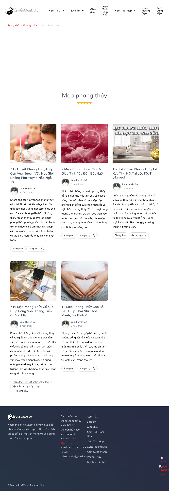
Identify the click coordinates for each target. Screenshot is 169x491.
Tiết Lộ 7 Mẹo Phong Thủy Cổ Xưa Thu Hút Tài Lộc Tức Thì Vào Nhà (135, 173)
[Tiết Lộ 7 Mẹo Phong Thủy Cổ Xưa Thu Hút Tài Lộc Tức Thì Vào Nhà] (136, 143)
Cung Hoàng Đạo (146, 10)
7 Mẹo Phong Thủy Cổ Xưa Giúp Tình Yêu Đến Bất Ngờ (82, 171)
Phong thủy (18, 248)
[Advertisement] (84, 53)
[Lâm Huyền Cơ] (14, 191)
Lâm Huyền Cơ (27, 188)
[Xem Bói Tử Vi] (21, 10)
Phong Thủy (94, 457)
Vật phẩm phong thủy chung (26, 386)
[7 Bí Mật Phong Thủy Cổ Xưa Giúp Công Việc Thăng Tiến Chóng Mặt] (33, 281)
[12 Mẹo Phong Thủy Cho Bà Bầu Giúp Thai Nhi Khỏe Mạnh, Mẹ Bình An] (84, 281)
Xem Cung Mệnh (159, 10)
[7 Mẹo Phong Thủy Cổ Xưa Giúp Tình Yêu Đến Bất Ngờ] (84, 143)
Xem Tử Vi (55, 10)
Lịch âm (75, 10)
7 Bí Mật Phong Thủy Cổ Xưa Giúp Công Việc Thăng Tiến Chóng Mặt (31, 311)
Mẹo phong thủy (36, 248)
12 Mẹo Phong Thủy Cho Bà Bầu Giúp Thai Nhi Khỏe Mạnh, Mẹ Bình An (82, 311)
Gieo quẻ (93, 11)
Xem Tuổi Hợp (123, 10)
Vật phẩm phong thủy (39, 382)
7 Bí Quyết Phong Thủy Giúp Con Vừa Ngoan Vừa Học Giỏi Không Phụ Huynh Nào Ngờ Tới (32, 175)
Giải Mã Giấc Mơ (96, 462)
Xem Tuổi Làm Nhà (105, 10)
